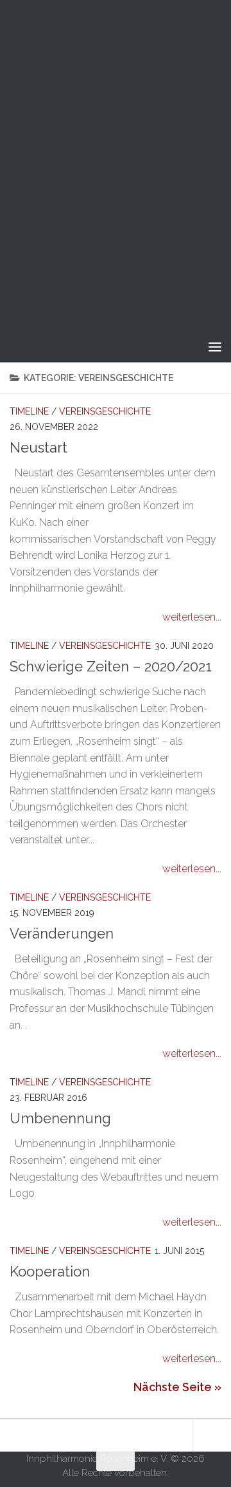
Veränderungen (62, 933)
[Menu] (215, 346)
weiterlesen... (191, 617)
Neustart (38, 447)
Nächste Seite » (177, 1387)
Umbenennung (60, 1118)
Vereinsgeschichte (105, 411)
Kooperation (50, 1271)
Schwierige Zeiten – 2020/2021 (111, 666)
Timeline (29, 411)
